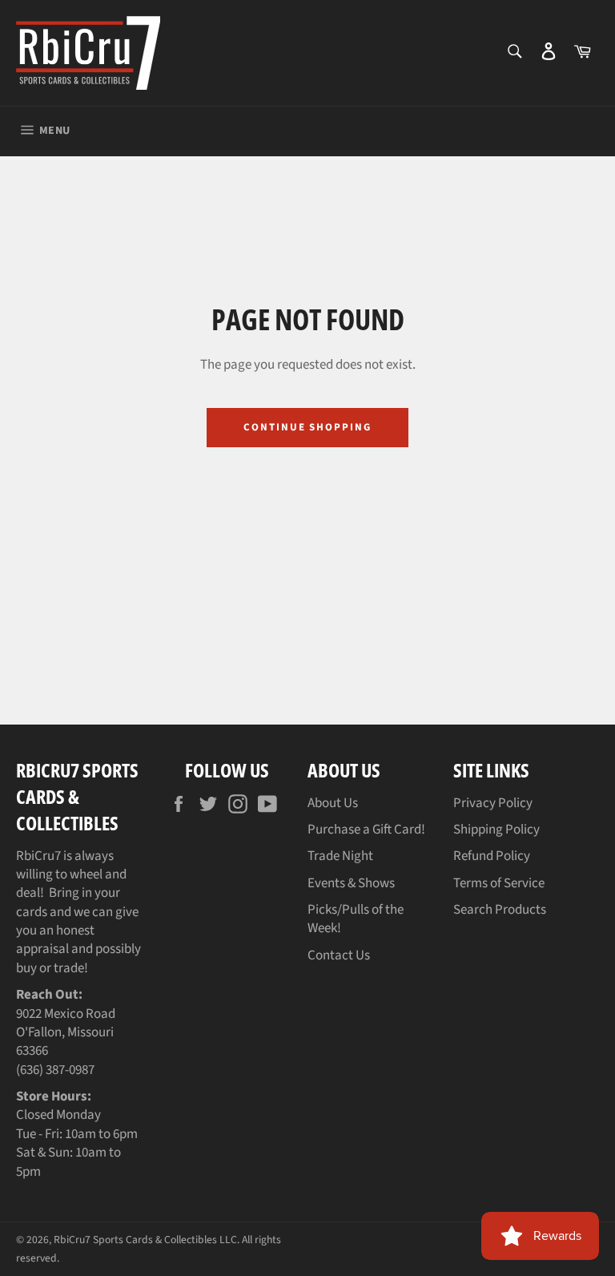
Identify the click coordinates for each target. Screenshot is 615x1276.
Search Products (499, 909)
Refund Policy (491, 856)
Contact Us (339, 955)
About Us (333, 803)
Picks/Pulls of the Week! (356, 919)
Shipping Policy (496, 829)
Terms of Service (499, 883)
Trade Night (340, 856)
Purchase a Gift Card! (366, 829)
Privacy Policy (493, 803)
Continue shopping (307, 427)
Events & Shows (351, 883)
